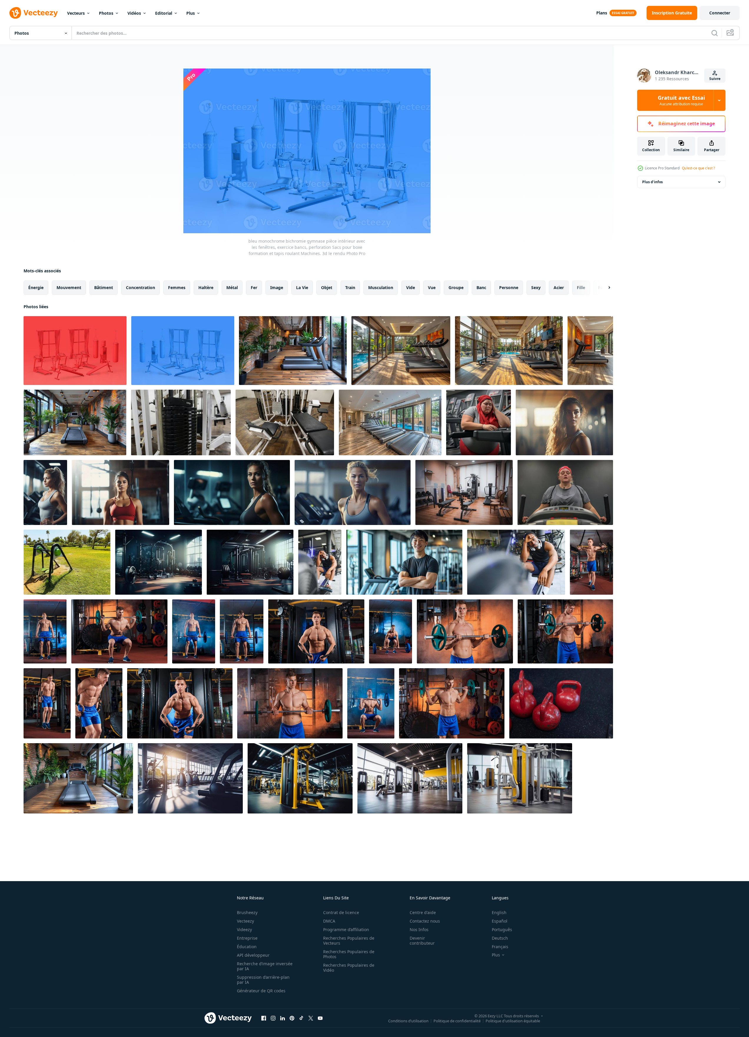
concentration (140, 287)
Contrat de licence (341, 912)
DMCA (329, 921)
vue (432, 287)
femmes (176, 287)
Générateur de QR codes (261, 990)
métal (232, 287)
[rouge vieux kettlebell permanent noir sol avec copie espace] (561, 703)
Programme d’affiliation (346, 929)
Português (502, 929)
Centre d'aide (423, 912)
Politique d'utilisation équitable (513, 1020)
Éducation (247, 946)
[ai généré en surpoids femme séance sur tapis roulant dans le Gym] (478, 422)
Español (499, 921)
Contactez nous (425, 921)
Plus (190, 13)
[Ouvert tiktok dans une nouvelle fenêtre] (301, 1018)
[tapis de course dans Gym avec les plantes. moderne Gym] (293, 350)
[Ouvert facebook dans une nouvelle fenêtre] (263, 1018)
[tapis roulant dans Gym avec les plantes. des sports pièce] (78, 778)
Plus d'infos (652, 181)
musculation (380, 287)
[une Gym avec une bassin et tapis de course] (400, 350)
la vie (302, 287)
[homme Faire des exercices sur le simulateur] (316, 631)
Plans (601, 13)
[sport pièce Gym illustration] (158, 562)
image (276, 287)
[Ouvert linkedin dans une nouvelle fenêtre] (282, 1018)
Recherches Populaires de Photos (348, 954)
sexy (536, 287)
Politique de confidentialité (457, 1020)
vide (410, 287)
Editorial (163, 13)
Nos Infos (419, 929)
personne (508, 287)
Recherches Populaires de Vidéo (348, 967)
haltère (205, 287)
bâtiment (103, 287)
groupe (456, 287)
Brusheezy (247, 912)
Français (500, 946)
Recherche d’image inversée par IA (265, 966)
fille (581, 287)
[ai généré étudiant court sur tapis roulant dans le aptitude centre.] (565, 492)
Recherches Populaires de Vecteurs (348, 940)
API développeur (253, 955)
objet (326, 287)
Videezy (244, 929)
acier (559, 287)
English (499, 912)
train (350, 287)
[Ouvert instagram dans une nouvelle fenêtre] (273, 1018)
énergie (36, 287)
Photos (106, 13)
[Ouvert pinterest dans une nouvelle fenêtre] (292, 1018)
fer (254, 287)
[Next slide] (604, 288)
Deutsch (500, 938)
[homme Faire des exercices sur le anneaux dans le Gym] (591, 562)
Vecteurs (76, 13)
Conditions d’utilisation (408, 1020)
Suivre (714, 78)
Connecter (719, 13)
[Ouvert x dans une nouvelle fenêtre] (310, 1018)
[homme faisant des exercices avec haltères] (45, 631)
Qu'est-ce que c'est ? (698, 168)
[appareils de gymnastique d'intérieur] (284, 422)
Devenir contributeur (422, 940)
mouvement (69, 287)
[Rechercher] (714, 32)
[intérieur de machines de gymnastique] (181, 422)
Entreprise (247, 938)
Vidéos (134, 13)
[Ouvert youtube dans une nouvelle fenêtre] (320, 1018)
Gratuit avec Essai (681, 100)
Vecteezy (245, 921)
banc (481, 287)
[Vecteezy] (33, 13)
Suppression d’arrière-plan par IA (263, 979)
